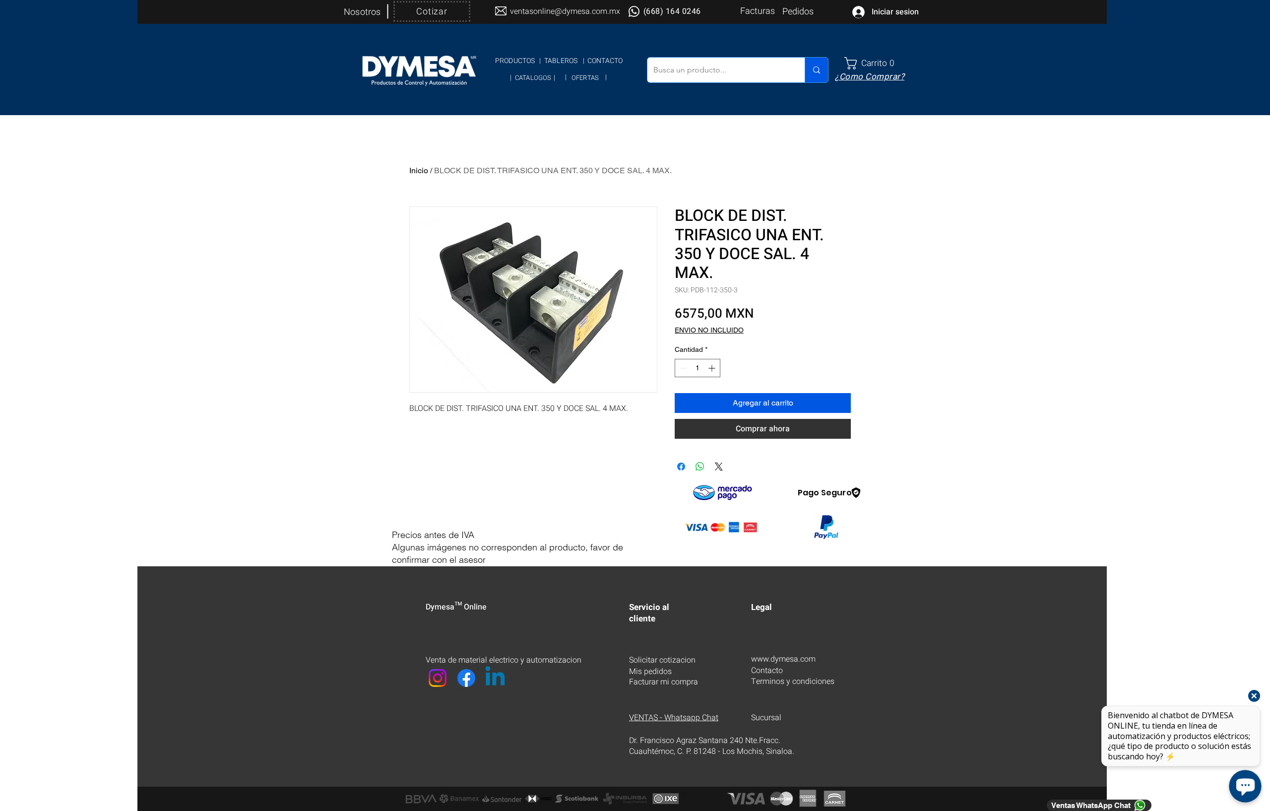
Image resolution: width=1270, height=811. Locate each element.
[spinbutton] (697, 368)
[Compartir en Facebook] (681, 467)
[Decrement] (682, 368)
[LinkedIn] (495, 678)
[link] (873, 63)
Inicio (418, 170)
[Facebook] (466, 678)
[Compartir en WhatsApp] (700, 467)
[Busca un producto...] (816, 70)
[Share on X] (719, 467)
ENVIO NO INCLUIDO (709, 330)
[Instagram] (437, 678)
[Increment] (712, 368)
